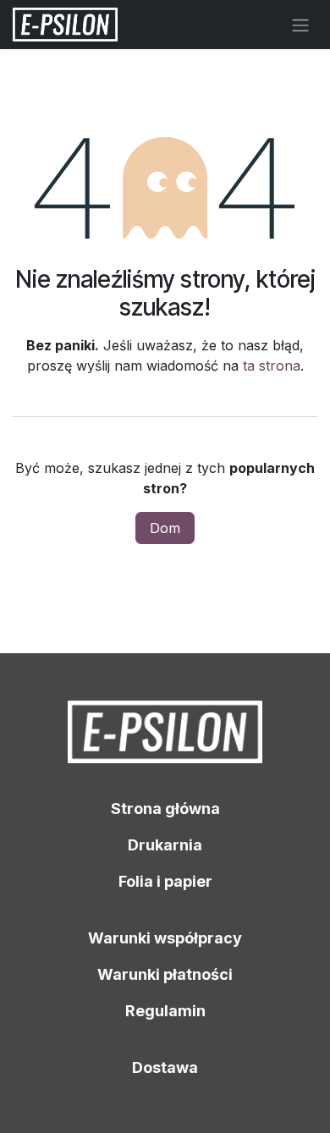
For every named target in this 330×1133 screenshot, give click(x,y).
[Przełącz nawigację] (300, 24)
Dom (165, 528)
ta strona (271, 365)
